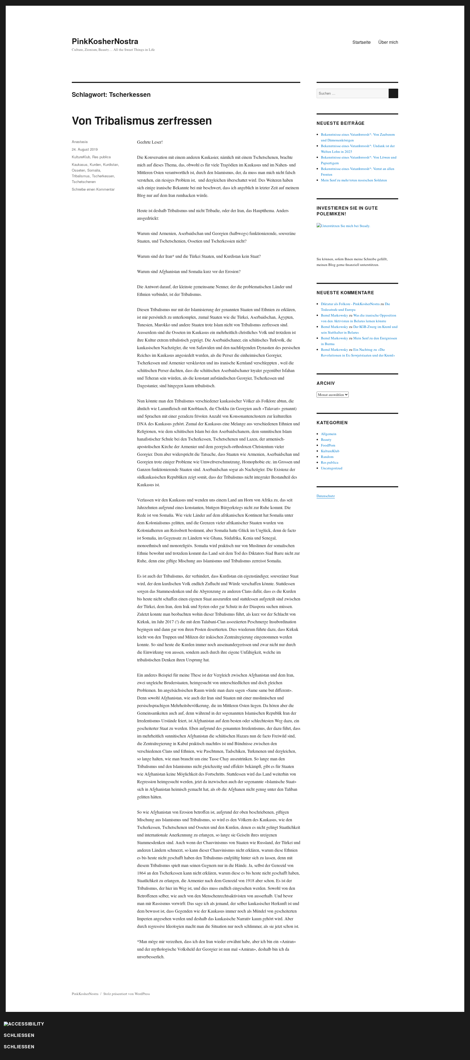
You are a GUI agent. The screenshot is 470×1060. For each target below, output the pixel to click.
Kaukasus (80, 164)
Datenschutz (326, 495)
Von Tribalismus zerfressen (142, 120)
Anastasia (80, 141)
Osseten (78, 170)
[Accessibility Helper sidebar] (24, 1024)
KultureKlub (81, 156)
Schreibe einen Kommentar (93, 189)
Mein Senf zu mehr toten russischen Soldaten (354, 180)
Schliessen (19, 1035)
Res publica (101, 156)
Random (327, 456)
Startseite (361, 42)
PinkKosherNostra (105, 41)
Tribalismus (81, 175)
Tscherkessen (103, 175)
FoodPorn (328, 445)
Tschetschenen (84, 181)
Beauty (326, 439)
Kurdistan (110, 164)
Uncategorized (331, 468)
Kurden (95, 164)
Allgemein (328, 433)
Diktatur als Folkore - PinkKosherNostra (350, 303)
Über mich (388, 42)
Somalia (93, 170)
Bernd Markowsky (334, 315)
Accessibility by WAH (19, 1056)
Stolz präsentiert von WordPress (126, 993)
